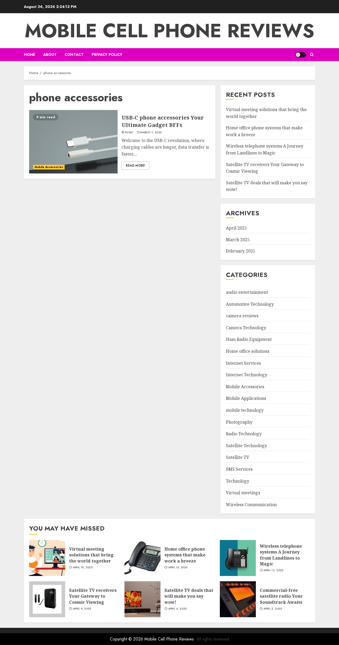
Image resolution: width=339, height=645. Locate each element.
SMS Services (239, 469)
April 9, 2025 (82, 609)
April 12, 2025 (273, 570)
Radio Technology (244, 434)
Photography (239, 422)
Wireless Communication (251, 504)
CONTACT (74, 54)
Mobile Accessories (49, 167)
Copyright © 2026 (127, 639)
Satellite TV (237, 457)
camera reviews (242, 316)
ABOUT (50, 54)
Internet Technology (246, 375)
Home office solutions (247, 351)
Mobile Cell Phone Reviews (169, 30)
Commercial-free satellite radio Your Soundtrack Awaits (281, 596)
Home (29, 54)
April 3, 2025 (273, 609)
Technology (237, 481)
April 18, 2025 (82, 567)
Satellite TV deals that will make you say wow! (188, 596)
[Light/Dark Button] (300, 54)
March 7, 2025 (151, 132)
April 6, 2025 (177, 609)
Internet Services (243, 363)
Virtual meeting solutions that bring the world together (91, 555)
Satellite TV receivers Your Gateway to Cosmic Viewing (93, 596)
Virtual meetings (243, 493)
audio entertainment (247, 292)
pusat (129, 132)
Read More (135, 165)
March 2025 (238, 240)
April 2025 (236, 228)
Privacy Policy (107, 54)
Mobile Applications (246, 398)
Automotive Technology (250, 304)
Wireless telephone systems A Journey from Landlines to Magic (281, 555)
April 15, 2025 (178, 567)
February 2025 (240, 251)
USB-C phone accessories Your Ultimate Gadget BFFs (163, 121)
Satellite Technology (246, 446)
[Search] (312, 54)
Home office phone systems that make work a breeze (184, 555)
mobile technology (245, 410)
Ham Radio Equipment (249, 339)
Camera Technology (246, 328)
